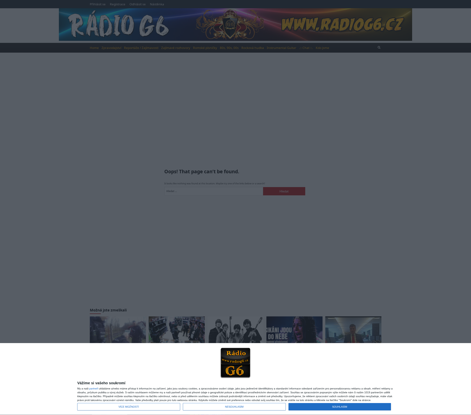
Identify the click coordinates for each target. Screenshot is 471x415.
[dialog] (235, 379)
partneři (93, 388)
